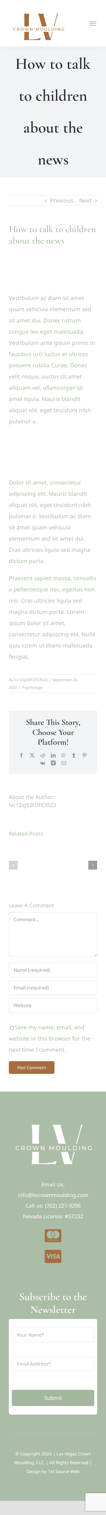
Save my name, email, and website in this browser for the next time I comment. (49, 1038)
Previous (61, 200)
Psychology (32, 687)
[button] (13, 865)
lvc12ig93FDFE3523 (30, 679)
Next (85, 200)
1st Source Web (64, 1471)
